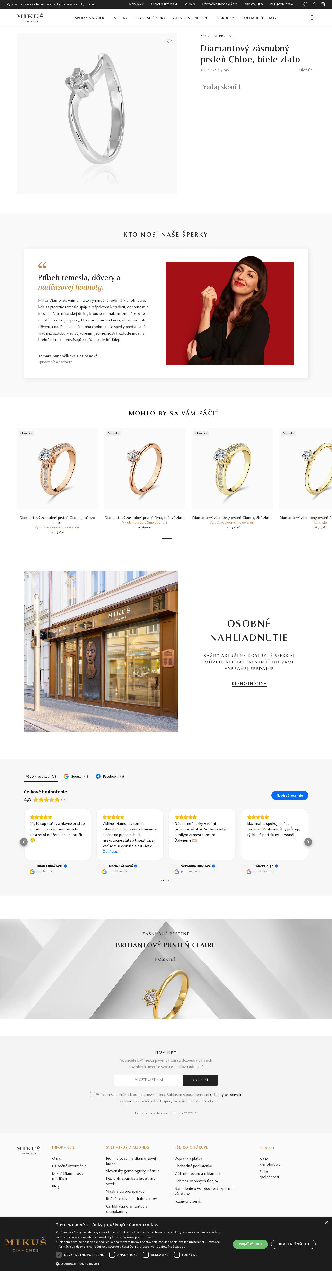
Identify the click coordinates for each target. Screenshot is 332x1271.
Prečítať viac (176, 1246)
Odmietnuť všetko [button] (293, 1244)
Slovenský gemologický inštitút (132, 1171)
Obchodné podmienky (193, 1166)
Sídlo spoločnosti (269, 1174)
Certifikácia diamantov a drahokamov (127, 1209)
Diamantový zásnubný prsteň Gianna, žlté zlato (232, 518)
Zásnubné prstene (191, 18)
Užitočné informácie (219, 4)
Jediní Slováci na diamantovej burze (131, 1161)
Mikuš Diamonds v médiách (68, 1176)
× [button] (326, 1222)
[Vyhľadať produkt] (312, 17)
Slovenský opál (164, 4)
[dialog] (166, 1244)
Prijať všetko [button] (250, 1244)
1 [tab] (167, 538)
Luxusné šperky (150, 18)
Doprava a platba (188, 1159)
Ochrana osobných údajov (197, 1181)
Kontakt (267, 1148)
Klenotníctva (281, 4)
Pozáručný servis (188, 1202)
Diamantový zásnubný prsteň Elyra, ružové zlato (145, 518)
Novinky (136, 4)
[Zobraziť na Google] (29, 868)
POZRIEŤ (166, 960)
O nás (190, 4)
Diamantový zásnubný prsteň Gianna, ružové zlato (57, 520)
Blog (56, 1186)
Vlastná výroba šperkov (125, 1192)
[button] (24, 842)
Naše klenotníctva (270, 1162)
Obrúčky (225, 18)
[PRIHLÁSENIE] (314, 4)
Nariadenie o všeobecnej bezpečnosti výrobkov (206, 1191)
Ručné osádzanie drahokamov (131, 1199)
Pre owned (254, 4)
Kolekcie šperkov (259, 18)
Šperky (120, 18)
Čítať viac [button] (110, 851)
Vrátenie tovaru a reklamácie (198, 1174)
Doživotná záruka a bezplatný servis (130, 1181)
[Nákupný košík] (323, 4)
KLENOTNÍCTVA (249, 684)
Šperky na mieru (91, 18)
